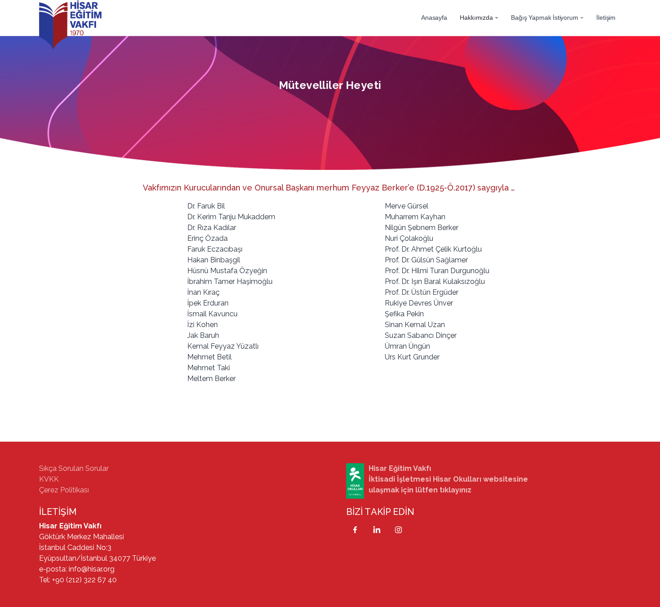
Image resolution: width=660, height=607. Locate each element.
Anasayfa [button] (434, 17)
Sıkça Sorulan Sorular (74, 468)
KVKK (49, 479)
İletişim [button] (606, 17)
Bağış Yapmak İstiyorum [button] (544, 17)
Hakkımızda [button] (476, 17)
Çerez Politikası (64, 490)
